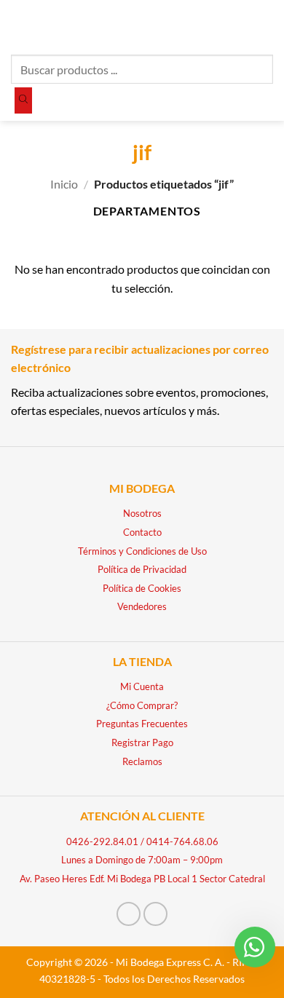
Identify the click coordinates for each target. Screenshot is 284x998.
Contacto (142, 532)
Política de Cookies (142, 588)
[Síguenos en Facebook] (129, 914)
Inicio (64, 184)
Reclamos (142, 761)
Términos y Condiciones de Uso (142, 551)
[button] (19, 25)
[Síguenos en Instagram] (155, 914)
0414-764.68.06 (182, 841)
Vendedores (142, 606)
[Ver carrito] (266, 25)
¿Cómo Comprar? (142, 705)
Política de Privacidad (142, 569)
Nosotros (142, 513)
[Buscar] (23, 100)
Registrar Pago (142, 742)
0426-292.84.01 (102, 841)
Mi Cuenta (142, 686)
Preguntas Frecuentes (142, 723)
